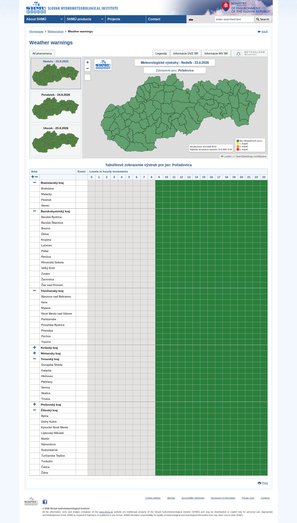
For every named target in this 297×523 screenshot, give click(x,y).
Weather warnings (80, 31)
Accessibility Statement (193, 498)
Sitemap (171, 498)
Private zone (248, 498)
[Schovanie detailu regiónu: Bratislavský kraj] (34, 182)
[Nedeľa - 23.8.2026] (56, 73)
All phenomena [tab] (42, 53)
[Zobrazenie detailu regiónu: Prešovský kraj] (34, 404)
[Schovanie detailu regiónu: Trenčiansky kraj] (34, 290)
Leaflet (227, 156)
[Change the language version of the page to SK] (191, 19)
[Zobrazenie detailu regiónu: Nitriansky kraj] (34, 353)
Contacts (265, 498)
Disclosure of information (223, 498)
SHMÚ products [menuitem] (79, 19)
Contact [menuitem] (154, 19)
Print (265, 483)
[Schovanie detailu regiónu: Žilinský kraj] (34, 410)
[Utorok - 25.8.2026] (56, 140)
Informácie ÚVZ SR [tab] (185, 53)
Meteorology (56, 31)
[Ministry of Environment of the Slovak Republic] (246, 7)
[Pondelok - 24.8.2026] (56, 107)
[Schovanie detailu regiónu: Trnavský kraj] (34, 359)
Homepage (36, 31)
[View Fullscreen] (87, 77)
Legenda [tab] (161, 53)
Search (264, 19)
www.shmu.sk (106, 512)
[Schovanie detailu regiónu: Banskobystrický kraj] (34, 211)
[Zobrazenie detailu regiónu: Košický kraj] (34, 347)
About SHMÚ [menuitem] (36, 19)
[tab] (249, 53)
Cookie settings (152, 498)
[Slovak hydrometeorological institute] (72, 7)
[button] (87, 62)
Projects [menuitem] (113, 19)
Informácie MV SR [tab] (216, 53)
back (265, 31)
